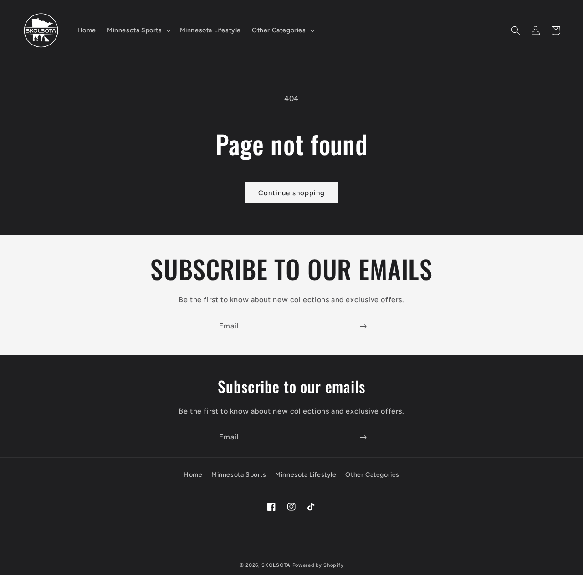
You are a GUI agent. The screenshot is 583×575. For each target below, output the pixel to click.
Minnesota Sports (238, 475)
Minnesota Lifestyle (305, 475)
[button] (138, 30)
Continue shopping (291, 193)
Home (193, 475)
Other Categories (372, 475)
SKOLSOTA (276, 565)
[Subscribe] (363, 326)
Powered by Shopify (318, 565)
